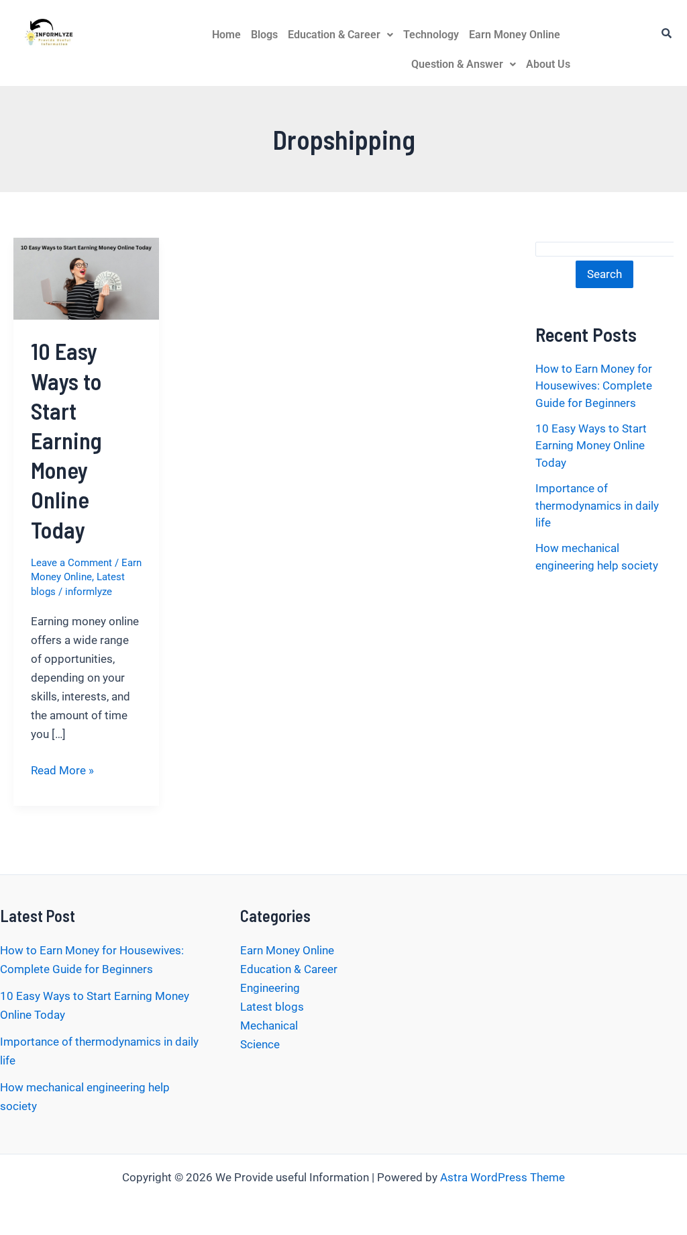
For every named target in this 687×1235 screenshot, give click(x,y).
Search (604, 274)
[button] (340, 35)
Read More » (62, 769)
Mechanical (269, 1025)
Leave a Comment (71, 563)
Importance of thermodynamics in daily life (597, 505)
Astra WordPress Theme (502, 1177)
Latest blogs (272, 1006)
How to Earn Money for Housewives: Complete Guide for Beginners (593, 386)
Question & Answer (457, 64)
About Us (548, 64)
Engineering (270, 988)
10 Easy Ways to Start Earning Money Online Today (66, 440)
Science (260, 1044)
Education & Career (334, 34)
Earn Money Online (514, 34)
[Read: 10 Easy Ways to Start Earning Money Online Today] (86, 277)
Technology (431, 34)
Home (226, 34)
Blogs (264, 34)
